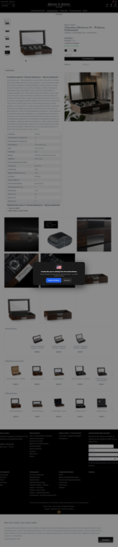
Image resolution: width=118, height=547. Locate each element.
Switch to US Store (53, 280)
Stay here (67, 280)
